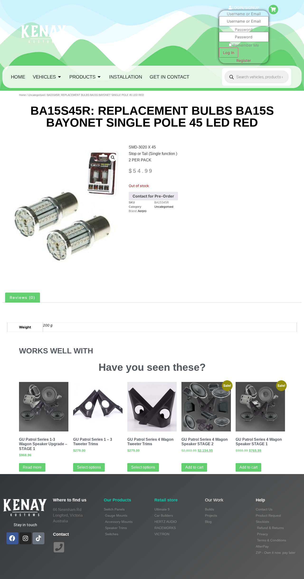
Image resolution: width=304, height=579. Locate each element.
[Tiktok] (38, 538)
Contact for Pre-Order (153, 196)
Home (22, 95)
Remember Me (246, 45)
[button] (113, 157)
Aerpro (142, 211)
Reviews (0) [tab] (22, 297)
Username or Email (244, 14)
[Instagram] (25, 538)
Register (243, 60)
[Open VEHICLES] (59, 76)
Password (243, 29)
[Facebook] (12, 538)
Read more (32, 467)
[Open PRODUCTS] (99, 76)
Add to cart (194, 467)
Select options (89, 467)
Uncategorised (36, 95)
